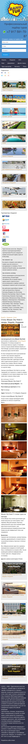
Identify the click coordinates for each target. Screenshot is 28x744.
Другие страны (22, 63)
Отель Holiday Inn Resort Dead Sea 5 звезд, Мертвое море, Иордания (12, 657)
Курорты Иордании (7, 156)
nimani (13, 740)
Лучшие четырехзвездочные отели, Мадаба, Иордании (12, 575)
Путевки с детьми (7, 116)
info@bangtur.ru (15, 736)
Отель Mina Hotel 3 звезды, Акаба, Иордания (11, 616)
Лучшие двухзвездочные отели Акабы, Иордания (13, 677)
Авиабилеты (5, 196)
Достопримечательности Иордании (12, 169)
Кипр (3, 63)
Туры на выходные (7, 130)
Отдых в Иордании (7, 90)
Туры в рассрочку (6, 66)
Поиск (24, 66)
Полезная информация (8, 209)
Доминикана (11, 63)
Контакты (17, 66)
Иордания (12, 60)
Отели (4, 143)
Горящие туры (6, 103)
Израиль (4, 60)
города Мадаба (21, 341)
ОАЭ (19, 60)
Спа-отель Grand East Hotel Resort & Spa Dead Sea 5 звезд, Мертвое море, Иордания (13, 637)
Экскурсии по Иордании (9, 182)
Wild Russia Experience (17, 696)
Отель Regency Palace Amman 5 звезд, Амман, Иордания (13, 596)
